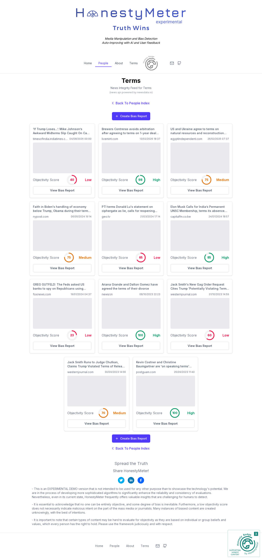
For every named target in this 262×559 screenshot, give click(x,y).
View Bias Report (62, 190)
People (103, 63)
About (119, 63)
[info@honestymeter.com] (172, 63)
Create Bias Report (133, 116)
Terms (133, 63)
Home (88, 63)
